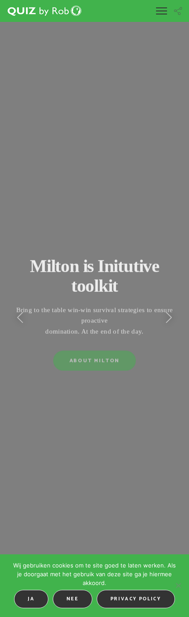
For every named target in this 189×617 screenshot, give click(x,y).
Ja (31, 599)
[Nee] (178, 585)
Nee (72, 599)
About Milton (94, 361)
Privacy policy (135, 599)
